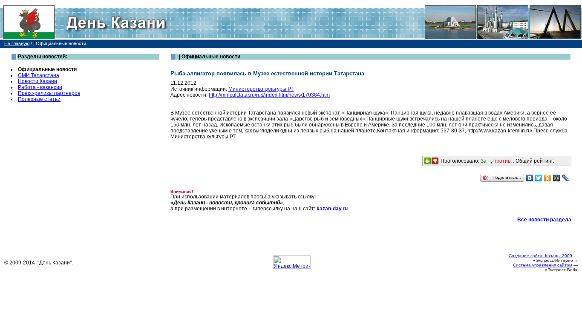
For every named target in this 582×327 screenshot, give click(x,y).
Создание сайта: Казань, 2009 (540, 255)
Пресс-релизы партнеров (49, 93)
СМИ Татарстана (38, 75)
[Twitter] (538, 178)
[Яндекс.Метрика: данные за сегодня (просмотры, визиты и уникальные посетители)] (292, 262)
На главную (16, 43)
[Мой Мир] (556, 178)
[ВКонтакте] (529, 178)
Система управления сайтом (542, 265)
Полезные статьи (39, 99)
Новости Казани (37, 81)
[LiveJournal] (565, 178)
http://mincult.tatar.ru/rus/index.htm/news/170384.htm (269, 95)
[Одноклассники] (547, 178)
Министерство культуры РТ (261, 89)
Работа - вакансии (40, 87)
